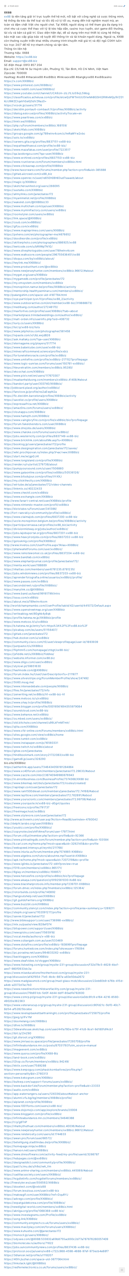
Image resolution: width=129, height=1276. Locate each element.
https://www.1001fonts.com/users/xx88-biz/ (33, 1106)
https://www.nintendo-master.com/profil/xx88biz (36, 504)
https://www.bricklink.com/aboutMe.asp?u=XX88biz (38, 440)
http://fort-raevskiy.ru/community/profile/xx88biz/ (37, 512)
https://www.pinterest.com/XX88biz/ (28, 85)
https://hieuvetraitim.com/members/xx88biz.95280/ (38, 367)
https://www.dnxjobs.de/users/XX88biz (30, 428)
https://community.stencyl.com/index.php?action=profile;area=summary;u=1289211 (59, 908)
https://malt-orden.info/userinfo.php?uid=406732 (36, 319)
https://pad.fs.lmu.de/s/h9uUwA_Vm (27, 1166)
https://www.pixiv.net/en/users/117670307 (32, 375)
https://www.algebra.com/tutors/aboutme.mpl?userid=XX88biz (45, 855)
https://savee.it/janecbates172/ (24, 916)
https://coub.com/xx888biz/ (22, 222)
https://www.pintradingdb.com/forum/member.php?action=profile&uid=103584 (56, 839)
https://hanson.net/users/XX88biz (26, 1150)
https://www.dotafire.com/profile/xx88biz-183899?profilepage (45, 944)
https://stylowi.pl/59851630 (22, 666)
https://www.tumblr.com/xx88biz (26, 738)
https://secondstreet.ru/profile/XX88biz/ (30, 585)
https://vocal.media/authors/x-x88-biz (29, 936)
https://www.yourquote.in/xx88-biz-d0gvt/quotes (37, 803)
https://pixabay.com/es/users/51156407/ (30, 629)
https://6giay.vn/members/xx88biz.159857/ (32, 872)
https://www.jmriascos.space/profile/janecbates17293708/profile (47, 1041)
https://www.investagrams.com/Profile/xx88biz (35, 1214)
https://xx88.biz (26, 57)
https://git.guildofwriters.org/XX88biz (29, 900)
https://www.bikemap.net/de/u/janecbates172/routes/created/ (45, 783)
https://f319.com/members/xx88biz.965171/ (33, 867)
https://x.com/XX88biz (19, 81)
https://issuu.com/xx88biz (21, 597)
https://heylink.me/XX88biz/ (22, 262)
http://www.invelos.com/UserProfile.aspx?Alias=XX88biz (41, 545)
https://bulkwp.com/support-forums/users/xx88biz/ (38, 1081)
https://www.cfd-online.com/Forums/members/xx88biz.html (43, 730)
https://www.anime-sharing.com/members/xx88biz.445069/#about (48, 1170)
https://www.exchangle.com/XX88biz (28, 496)
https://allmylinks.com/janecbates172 (28, 194)
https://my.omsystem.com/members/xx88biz (33, 282)
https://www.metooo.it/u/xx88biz (26, 621)
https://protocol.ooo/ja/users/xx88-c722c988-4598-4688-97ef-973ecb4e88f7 (56, 1251)
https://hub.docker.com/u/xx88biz (26, 638)
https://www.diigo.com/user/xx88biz (28, 662)
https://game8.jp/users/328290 (25, 759)
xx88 (7, 16)
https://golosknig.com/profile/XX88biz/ (30, 541)
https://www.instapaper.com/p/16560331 (31, 742)
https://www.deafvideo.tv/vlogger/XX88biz (32, 960)
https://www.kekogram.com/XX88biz (28, 1077)
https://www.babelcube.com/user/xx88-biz (32, 347)
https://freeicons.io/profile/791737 (26, 807)
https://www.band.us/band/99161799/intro (32, 593)
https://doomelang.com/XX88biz (25, 1021)
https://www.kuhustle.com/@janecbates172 (32, 1231)
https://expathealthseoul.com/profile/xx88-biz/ (35, 145)
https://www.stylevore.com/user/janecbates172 (35, 815)
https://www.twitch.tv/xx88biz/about (28, 746)
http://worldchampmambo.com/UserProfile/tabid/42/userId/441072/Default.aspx (57, 605)
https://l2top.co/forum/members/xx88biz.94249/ (36, 1061)
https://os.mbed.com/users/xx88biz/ (28, 718)
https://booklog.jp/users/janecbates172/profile (35, 444)
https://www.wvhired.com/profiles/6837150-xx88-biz (39, 157)
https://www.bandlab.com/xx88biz (27, 557)
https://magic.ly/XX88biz (20, 182)
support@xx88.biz (25, 61)
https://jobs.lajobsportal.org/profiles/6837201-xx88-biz (41, 533)
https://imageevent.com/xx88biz (25, 1049)
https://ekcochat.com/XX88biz (24, 371)
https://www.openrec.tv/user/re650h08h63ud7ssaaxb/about (43, 178)
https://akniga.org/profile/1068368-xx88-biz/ (34, 1210)
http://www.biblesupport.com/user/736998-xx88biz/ (39, 920)
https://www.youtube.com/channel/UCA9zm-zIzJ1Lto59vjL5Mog (47, 93)
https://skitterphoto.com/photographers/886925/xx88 (40, 242)
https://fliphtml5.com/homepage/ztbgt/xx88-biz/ (36, 650)
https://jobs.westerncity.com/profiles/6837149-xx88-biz (41, 436)
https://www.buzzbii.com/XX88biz (26, 904)
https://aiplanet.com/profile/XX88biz (28, 1102)
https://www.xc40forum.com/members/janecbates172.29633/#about (49, 771)
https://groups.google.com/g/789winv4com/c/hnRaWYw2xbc (44, 133)
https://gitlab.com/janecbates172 (26, 633)
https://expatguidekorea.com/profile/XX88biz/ (34, 1202)
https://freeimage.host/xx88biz (24, 811)
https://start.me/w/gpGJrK (21, 456)
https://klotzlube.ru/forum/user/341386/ (30, 508)
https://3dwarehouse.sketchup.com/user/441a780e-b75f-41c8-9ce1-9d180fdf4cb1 (58, 1029)
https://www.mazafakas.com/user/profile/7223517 (37, 149)
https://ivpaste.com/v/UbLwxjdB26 (27, 335)
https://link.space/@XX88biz (22, 218)
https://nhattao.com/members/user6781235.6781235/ (39, 569)
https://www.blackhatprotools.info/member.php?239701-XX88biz (47, 884)
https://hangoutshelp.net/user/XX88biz (29, 896)
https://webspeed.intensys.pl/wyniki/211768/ (33, 847)
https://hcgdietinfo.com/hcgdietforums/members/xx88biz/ (43, 1178)
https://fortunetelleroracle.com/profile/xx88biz (35, 355)
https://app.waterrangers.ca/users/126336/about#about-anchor (46, 1093)
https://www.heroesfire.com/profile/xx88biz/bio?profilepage (44, 876)
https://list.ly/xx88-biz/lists (22, 327)
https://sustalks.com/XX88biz (23, 190)
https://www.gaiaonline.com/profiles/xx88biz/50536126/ (41, 472)
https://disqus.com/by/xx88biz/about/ (29, 258)
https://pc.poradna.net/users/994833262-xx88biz (37, 952)
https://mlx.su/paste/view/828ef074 (28, 924)
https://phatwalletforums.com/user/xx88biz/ (33, 549)
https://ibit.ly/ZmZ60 (17, 1033)
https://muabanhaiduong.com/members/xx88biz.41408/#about (45, 379)
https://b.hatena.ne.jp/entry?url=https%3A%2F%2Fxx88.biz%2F (46, 625)
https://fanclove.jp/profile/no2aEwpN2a (30, 391)
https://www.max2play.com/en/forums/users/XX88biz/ (40, 1227)
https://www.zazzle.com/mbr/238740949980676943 (39, 775)
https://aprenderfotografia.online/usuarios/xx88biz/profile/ (43, 577)
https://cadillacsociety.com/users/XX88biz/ (32, 1174)
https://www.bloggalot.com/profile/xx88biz (33, 1114)
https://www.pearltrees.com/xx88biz (28, 117)
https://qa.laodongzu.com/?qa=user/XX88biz (33, 153)
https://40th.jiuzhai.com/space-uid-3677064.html (36, 1259)
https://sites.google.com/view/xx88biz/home (34, 734)
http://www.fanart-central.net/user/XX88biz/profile (37, 500)
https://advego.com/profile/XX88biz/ (28, 1198)
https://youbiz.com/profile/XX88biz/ (28, 827)
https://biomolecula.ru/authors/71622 (28, 1243)
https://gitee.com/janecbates (23, 750)
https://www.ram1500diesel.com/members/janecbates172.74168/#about (51, 791)
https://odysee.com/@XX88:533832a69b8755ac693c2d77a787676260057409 (56, 1239)
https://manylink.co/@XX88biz (24, 589)
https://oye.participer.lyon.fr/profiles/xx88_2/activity (39, 299)
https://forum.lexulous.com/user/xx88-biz (31, 1190)
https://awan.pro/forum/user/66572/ (28, 1138)
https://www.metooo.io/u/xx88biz (26, 698)
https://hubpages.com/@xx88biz (25, 1158)
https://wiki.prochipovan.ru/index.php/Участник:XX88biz (41, 452)
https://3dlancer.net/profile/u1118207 (28, 1255)
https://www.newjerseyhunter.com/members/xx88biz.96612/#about (48, 270)
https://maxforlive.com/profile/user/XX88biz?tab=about (41, 311)
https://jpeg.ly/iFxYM (18, 1017)
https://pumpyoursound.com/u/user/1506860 (33, 468)
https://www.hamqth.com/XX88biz (27, 416)
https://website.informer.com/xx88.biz (29, 658)
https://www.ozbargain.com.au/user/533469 (33, 940)
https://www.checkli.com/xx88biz (26, 492)
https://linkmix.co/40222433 (23, 488)
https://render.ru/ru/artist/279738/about (30, 464)
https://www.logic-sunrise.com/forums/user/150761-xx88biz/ (44, 363)
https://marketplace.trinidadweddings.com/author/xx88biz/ (43, 315)
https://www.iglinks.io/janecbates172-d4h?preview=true (41, 863)
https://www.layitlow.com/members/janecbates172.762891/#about (48, 795)
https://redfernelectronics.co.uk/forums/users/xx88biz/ (40, 1267)
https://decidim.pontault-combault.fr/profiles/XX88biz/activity (45, 109)
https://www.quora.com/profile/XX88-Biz (31, 1053)
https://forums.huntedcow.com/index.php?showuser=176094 (44, 948)
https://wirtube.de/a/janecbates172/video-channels (38, 484)
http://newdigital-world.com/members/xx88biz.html (38, 1206)
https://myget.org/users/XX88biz (26, 274)
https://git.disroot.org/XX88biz (24, 1037)
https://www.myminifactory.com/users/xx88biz (35, 210)
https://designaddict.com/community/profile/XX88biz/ (40, 1162)
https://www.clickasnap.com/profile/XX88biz (33, 165)
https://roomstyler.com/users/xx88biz (29, 214)
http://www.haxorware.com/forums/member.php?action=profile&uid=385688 (55, 169)
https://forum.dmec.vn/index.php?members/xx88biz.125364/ (44, 888)
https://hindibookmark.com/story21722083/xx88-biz (39, 755)
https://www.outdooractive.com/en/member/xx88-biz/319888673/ (48, 303)
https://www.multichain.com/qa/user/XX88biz (34, 206)
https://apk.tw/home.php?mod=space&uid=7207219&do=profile (46, 859)
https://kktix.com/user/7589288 (25, 1065)
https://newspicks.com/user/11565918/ (29, 932)
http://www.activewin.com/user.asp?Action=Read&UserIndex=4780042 (51, 819)
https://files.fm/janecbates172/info (27, 690)
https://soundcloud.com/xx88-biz (26, 710)
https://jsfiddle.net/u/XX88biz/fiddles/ (29, 654)
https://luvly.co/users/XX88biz (24, 323)
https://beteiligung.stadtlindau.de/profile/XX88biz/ (37, 1142)
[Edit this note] (124, 6)
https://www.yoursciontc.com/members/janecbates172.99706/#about (50, 799)
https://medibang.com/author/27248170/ (31, 307)
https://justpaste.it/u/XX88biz (23, 646)
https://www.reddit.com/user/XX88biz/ (29, 89)
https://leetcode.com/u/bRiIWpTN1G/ (28, 246)
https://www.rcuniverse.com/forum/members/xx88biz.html (43, 161)
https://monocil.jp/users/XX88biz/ (26, 1235)
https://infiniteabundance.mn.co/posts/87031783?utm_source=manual (50, 1045)
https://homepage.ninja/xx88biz (25, 1146)
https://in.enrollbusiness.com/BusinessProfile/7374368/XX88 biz (46, 779)
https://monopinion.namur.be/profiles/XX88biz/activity (40, 286)
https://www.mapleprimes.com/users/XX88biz (34, 230)
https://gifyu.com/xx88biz (21, 226)
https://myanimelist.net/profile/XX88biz (30, 198)
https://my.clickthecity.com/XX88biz (28, 480)
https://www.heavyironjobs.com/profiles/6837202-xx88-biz (43, 537)
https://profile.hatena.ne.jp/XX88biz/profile (32, 617)
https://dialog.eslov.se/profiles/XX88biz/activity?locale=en (43, 113)
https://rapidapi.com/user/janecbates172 (31, 787)
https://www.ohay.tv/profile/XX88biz (28, 702)
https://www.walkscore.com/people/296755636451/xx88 (42, 254)
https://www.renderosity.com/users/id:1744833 (35, 1134)
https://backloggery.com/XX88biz (26, 956)
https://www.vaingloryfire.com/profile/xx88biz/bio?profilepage (46, 420)
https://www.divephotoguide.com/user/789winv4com (39, 250)
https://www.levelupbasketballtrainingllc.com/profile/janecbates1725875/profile (57, 1013)
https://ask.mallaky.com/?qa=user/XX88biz (32, 339)
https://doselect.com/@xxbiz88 (25, 1186)
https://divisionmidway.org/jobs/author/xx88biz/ (36, 529)
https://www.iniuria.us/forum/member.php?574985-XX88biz (43, 851)
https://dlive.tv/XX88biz (19, 1025)
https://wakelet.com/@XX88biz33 (26, 202)
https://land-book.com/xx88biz (25, 1057)
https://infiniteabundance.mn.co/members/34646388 (39, 1118)
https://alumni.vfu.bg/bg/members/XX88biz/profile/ (38, 1097)
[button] (122, 1270)
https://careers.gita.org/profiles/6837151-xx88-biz (37, 141)
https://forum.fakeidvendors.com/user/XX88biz (35, 424)
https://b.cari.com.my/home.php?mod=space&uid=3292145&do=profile (51, 843)
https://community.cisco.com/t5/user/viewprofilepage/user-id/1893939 (51, 642)
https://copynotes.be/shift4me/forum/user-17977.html (39, 831)
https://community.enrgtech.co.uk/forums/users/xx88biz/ (42, 1223)
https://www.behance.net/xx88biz (26, 714)
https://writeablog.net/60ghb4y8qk (27, 613)
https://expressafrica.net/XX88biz (26, 403)
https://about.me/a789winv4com (25, 601)
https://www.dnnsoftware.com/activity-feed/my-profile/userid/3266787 (51, 1154)
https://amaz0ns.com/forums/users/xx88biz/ (33, 408)
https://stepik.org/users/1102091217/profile (32, 912)
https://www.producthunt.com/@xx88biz (31, 266)
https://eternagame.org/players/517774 (30, 343)
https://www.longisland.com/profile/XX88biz (33, 460)
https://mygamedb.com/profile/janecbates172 (34, 278)
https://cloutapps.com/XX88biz (24, 412)
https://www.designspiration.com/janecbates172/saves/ (40, 448)
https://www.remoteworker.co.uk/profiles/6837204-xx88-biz (44, 553)
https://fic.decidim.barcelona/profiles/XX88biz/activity (40, 395)
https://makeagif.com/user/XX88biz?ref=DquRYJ (36, 1194)
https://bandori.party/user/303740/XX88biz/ (33, 383)
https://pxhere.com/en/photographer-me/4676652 (37, 234)
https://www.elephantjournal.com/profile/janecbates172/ (41, 561)
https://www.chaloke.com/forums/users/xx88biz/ (36, 432)
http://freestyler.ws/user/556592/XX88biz (31, 1182)
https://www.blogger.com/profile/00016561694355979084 (43, 706)
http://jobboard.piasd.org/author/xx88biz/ (32, 387)
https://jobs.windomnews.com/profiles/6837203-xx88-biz (42, 573)
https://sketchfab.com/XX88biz (24, 129)
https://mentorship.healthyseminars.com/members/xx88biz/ (43, 291)
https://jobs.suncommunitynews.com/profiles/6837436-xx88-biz (47, 1247)
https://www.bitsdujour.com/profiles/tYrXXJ (33, 476)
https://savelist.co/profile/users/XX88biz (31, 399)
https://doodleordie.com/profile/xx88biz (31, 238)
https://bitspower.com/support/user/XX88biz (33, 928)
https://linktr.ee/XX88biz (20, 121)
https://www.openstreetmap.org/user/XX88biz (34, 609)
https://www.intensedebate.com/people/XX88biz (36, 686)
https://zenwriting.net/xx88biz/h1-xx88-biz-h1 (34, 694)
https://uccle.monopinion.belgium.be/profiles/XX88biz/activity (45, 521)
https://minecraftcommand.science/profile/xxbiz (36, 351)
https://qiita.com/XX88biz (21, 726)
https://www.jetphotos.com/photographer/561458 (37, 331)
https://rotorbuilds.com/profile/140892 (29, 892)
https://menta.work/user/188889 (25, 565)
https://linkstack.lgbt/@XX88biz (25, 1263)
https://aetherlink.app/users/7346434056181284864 (39, 767)
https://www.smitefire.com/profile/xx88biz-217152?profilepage (46, 359)
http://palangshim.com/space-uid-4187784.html (35, 295)
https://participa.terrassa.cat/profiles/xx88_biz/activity (40, 525)
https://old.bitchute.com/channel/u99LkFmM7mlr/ (37, 722)
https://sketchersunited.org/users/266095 (32, 186)
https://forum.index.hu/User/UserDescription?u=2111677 (41, 674)
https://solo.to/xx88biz (19, 137)
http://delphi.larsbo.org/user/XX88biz (28, 823)
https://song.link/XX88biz (21, 1219)
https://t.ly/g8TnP (15, 1122)
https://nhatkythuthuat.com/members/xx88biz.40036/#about (44, 1126)
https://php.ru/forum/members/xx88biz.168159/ (35, 125)
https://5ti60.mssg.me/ (19, 682)
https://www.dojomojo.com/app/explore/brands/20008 (40, 1110)
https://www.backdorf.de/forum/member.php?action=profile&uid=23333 (52, 1085)
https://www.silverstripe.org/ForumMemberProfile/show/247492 (46, 678)
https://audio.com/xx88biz (21, 1089)
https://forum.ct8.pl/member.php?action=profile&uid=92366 (44, 835)
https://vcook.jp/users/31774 (23, 105)
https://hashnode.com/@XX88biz (26, 670)
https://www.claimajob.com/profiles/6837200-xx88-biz (41, 516)
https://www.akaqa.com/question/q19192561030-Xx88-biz (42, 880)
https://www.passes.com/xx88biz (26, 581)
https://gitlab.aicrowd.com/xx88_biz (28, 174)
